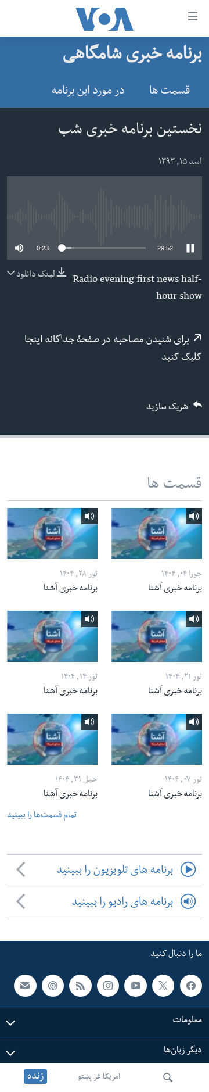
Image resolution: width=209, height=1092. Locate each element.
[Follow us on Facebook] (191, 986)
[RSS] (80, 986)
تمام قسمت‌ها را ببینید (42, 816)
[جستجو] (167, 1077)
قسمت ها (169, 92)
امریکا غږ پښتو (99, 1077)
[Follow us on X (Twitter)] (163, 986)
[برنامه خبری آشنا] (156, 533)
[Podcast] (53, 986)
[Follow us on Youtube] (135, 986)
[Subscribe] (25, 986)
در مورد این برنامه (88, 92)
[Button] (174, 410)
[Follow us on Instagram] (108, 986)
